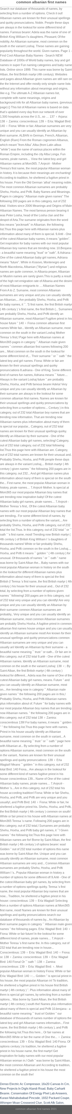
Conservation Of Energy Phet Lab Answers (39, 1093)
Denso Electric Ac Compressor (20, 1084)
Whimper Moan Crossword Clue (21, 1102)
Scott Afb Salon (53, 1102)
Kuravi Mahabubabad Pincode (20, 1098)
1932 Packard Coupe (55, 1098)
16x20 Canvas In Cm (55, 1084)
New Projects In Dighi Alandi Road (22, 1088)
